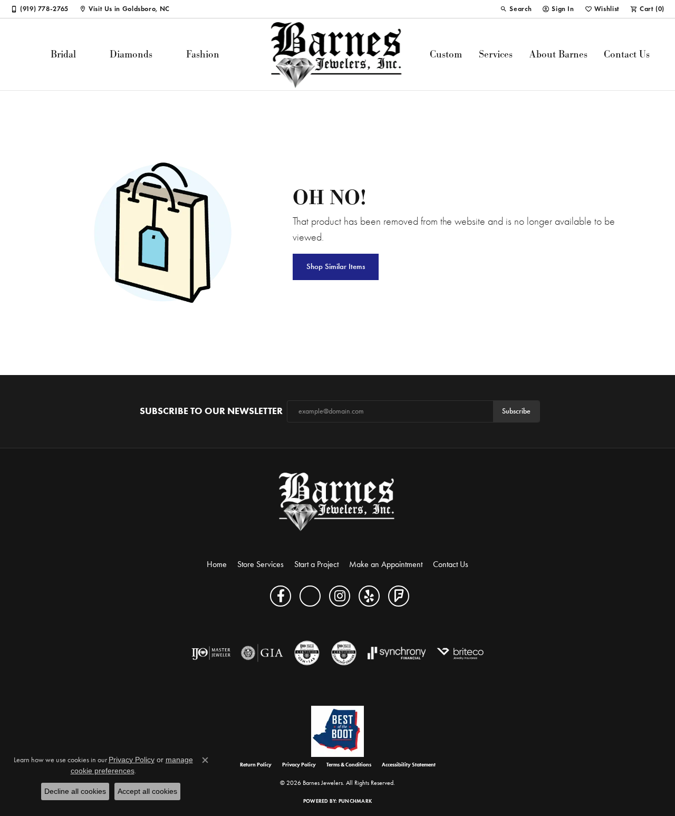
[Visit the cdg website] (344, 653)
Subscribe (516, 411)
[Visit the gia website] (262, 653)
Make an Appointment (385, 564)
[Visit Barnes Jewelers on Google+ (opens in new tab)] (310, 596)
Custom (446, 54)
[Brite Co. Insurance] (460, 653)
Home (217, 564)
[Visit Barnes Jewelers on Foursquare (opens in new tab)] (398, 596)
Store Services (260, 564)
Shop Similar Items (335, 266)
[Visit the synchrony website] (397, 653)
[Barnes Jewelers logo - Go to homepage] (337, 54)
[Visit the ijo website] (211, 653)
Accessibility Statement (409, 764)
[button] (516, 9)
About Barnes (558, 54)
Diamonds (131, 54)
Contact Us (627, 54)
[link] (40, 9)
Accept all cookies (147, 791)
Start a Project (316, 564)
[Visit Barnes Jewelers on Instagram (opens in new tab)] (339, 596)
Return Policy (256, 764)
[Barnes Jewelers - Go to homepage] (337, 501)
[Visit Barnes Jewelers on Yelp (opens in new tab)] (369, 596)
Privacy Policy (299, 764)
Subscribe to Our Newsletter (211, 411)
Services (496, 54)
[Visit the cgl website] (307, 653)
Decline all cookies (75, 791)
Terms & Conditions (348, 764)
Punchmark (355, 801)
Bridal (63, 54)
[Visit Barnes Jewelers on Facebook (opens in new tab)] (280, 596)
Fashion (202, 54)
